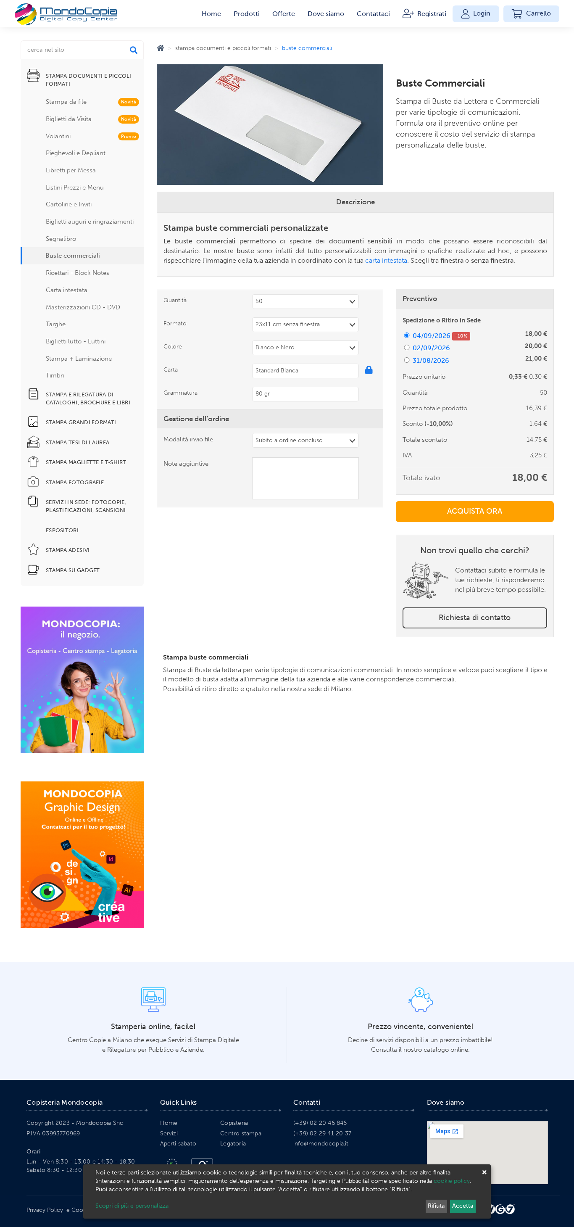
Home (211, 14)
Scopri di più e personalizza (132, 1205)
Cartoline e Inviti (69, 204)
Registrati (431, 14)
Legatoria (233, 1143)
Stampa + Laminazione (79, 358)
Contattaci (373, 14)
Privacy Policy (44, 1210)
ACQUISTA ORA (474, 511)
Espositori (62, 530)
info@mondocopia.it (321, 1143)
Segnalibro (61, 239)
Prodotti (247, 14)
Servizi (169, 1133)
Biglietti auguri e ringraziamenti (90, 221)
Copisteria (234, 1123)
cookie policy (452, 1181)
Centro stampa (240, 1133)
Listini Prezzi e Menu (75, 187)
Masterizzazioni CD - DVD (83, 307)
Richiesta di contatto (475, 617)
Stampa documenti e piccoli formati (223, 48)
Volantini (91, 136)
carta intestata (386, 260)
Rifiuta (436, 1205)
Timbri (55, 375)
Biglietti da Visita (91, 119)
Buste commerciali (72, 255)
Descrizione (355, 202)
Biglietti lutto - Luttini (75, 341)
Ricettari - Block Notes (77, 273)
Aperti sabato (178, 1143)
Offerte (283, 14)
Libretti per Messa (71, 170)
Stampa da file (91, 102)
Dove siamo (326, 14)
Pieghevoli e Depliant (75, 153)
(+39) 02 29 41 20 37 (322, 1133)
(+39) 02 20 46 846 (320, 1123)
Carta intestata (66, 290)
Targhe (56, 324)
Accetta (462, 1205)
